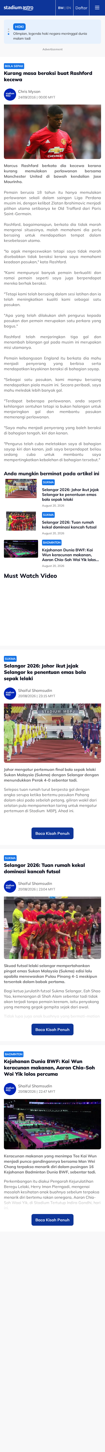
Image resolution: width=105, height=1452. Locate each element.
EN (68, 8)
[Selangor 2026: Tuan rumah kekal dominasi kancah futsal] (21, 521)
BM (60, 8)
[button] (8, 29)
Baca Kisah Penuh (52, 833)
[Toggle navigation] (97, 8)
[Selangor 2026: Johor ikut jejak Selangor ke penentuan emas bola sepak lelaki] (21, 488)
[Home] (18, 8)
